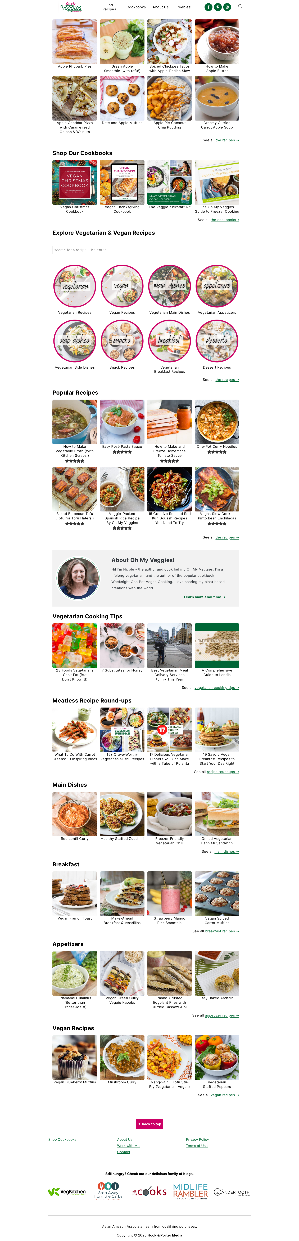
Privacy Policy (197, 1139)
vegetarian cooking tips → (217, 688)
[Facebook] (208, 7)
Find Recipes (109, 7)
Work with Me (128, 1146)
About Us (161, 7)
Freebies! (183, 7)
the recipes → (227, 140)
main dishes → (227, 851)
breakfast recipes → (222, 931)
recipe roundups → (223, 772)
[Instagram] (227, 7)
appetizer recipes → (222, 1015)
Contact (123, 1152)
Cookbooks (136, 7)
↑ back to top (149, 1124)
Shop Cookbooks (62, 1139)
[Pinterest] (218, 7)
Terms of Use (197, 1146)
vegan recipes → (225, 1095)
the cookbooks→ (225, 220)
